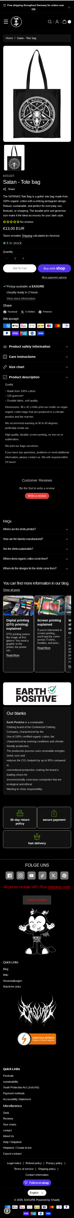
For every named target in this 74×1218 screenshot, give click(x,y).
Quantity (8, 251)
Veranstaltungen (12, 980)
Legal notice (14, 1163)
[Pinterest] (64, 875)
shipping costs (59, 887)
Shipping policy (47, 1168)
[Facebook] (10, 875)
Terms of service (24, 1168)
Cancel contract (37, 899)
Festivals (8, 1075)
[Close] (69, 7)
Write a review (37, 495)
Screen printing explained (49, 622)
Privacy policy (54, 1163)
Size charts (10, 1124)
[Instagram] (21, 875)
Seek (6, 1112)
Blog (5, 968)
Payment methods (14, 1093)
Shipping (27, 235)
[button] (6, 22)
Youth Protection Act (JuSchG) (21, 1087)
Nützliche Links (12, 986)
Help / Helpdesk (12, 1141)
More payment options (54, 277)
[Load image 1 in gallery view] (14, 157)
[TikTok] (42, 875)
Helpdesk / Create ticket (17, 1147)
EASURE (29, 1199)
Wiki (5, 974)
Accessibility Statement (17, 1099)
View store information (21, 298)
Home (9, 38)
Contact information (37, 1174)
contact (7, 1130)
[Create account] (57, 22)
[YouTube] (31, 875)
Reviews (8, 1118)
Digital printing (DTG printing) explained (17, 624)
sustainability (10, 1081)
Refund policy (34, 1163)
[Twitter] (53, 875)
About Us (8, 1136)
